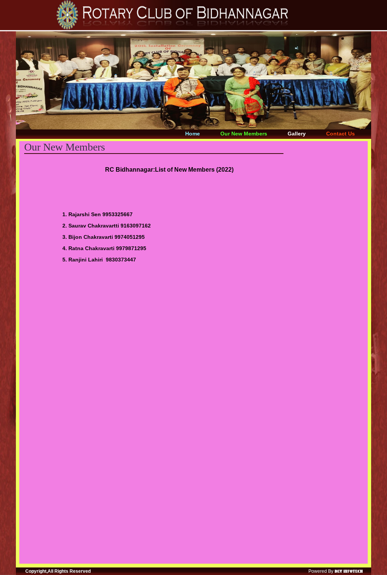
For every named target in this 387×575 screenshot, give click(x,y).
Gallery (297, 134)
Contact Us (340, 134)
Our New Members (243, 134)
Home (192, 134)
